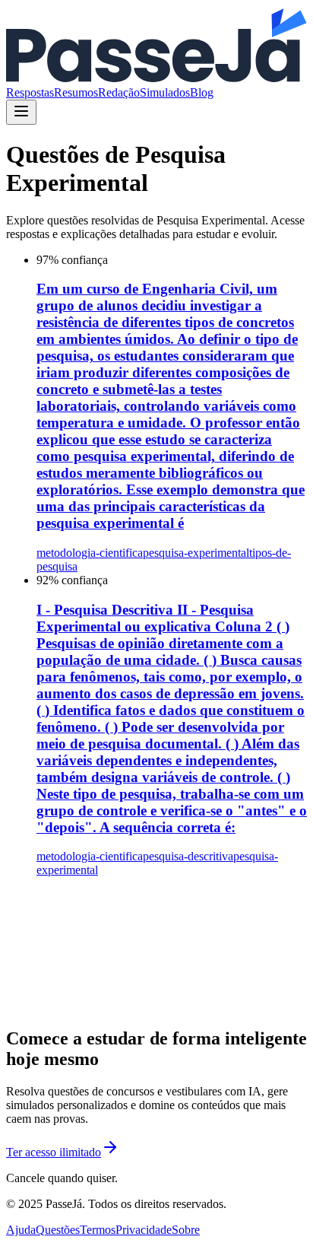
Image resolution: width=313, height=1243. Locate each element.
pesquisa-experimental (196, 552)
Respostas (30, 92)
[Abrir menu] (21, 112)
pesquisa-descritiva (188, 856)
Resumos (76, 92)
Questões (58, 1229)
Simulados (165, 92)
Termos (97, 1229)
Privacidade (143, 1229)
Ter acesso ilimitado (53, 1152)
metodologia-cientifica (89, 552)
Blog (201, 92)
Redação (119, 92)
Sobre (186, 1229)
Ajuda (21, 1229)
